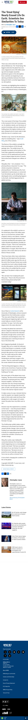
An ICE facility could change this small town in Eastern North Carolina (19, 514)
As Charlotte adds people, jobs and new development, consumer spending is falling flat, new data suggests (19, 527)
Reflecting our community (9, 673)
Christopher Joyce (10, 24)
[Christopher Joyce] (4, 482)
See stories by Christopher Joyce (17, 498)
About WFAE (6, 670)
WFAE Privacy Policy (7, 689)
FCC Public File (6, 686)
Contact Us (5, 680)
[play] (2, 718)
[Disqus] (14, 582)
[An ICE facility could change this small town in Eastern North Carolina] (6, 515)
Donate (23, 2)
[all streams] (26, 718)
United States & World (8, 469)
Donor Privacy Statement (9, 683)
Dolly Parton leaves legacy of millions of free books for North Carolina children (19, 537)
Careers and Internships (8, 676)
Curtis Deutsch (15, 311)
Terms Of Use (6, 692)
